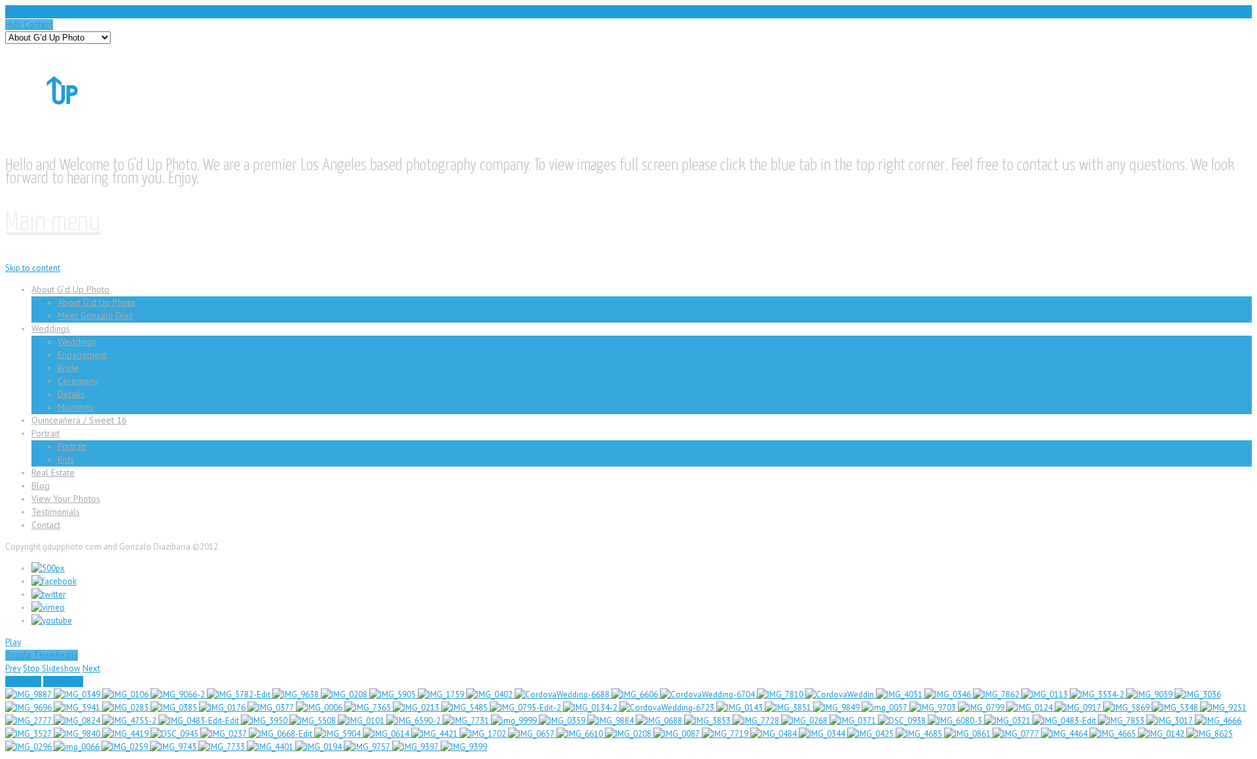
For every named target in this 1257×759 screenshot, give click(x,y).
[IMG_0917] (1079, 707)
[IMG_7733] (222, 746)
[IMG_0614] (387, 733)
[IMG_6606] (635, 694)
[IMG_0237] (224, 733)
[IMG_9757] (368, 746)
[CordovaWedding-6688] (563, 694)
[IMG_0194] (319, 746)
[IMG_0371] (853, 720)
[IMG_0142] (1162, 733)
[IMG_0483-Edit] (1065, 720)
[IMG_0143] (740, 707)
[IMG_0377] (271, 707)
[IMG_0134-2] (591, 707)
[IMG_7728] (757, 720)
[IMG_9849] (837, 707)
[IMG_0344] (823, 733)
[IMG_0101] (362, 720)
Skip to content (32, 268)
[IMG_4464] (1065, 733)
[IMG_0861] (968, 733)
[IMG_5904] (338, 733)
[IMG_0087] (677, 733)
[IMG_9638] (296, 694)
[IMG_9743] (174, 746)
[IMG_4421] (435, 733)
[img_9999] (515, 720)
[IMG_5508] (313, 720)
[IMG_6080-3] (956, 720)
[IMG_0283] (126, 707)
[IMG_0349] (78, 694)
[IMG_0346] (948, 694)
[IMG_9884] (611, 720)
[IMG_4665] (1113, 733)
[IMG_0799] (982, 707)
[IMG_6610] (580, 733)
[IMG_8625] (1209, 733)
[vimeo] (48, 607)
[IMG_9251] (1223, 707)
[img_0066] (77, 746)
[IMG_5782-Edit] (239, 694)
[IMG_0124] (1030, 707)
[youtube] (51, 620)
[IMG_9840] (78, 733)
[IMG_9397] (416, 746)
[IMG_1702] (484, 733)
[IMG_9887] (29, 694)
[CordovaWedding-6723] (667, 707)
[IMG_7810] (781, 694)
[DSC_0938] (903, 720)
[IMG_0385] (175, 707)
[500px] (48, 568)
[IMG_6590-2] (414, 720)
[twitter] (48, 594)
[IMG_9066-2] (179, 694)
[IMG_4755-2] (130, 720)
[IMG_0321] (1008, 720)
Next (91, 668)
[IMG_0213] (417, 707)
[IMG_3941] (78, 707)
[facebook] (54, 581)
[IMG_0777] (1017, 733)
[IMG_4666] (1218, 720)
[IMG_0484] (774, 733)
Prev (13, 668)
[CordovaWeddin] (840, 694)
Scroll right (63, 681)
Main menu (53, 223)
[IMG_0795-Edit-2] (526, 707)
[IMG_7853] (1122, 720)
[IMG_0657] (532, 733)
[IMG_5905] (393, 694)
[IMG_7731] (467, 720)
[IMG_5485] (465, 707)
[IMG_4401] (271, 746)
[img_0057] (885, 707)
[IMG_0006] (320, 707)
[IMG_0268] (805, 720)
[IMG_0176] (223, 707)
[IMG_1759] (442, 694)
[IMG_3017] (1170, 720)
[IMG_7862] (997, 694)
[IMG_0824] (78, 720)
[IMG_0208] (345, 694)
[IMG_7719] (726, 733)
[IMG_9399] (464, 746)
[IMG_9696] (29, 707)
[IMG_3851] (789, 707)
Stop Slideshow (52, 668)
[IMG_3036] (1198, 694)
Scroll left (23, 681)
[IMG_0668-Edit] (281, 733)
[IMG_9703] (933, 707)
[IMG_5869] (1127, 707)
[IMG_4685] (920, 733)
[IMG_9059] (1150, 694)
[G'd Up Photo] (82, 120)
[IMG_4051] (900, 694)
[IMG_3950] (265, 720)
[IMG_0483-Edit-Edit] (199, 720)
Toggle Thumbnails (41, 655)
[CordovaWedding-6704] (708, 694)
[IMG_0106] (126, 694)
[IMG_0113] (1045, 694)
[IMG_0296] (29, 746)
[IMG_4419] (126, 733)
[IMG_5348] (1176, 707)
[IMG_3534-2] (1098, 694)
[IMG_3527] (29, 733)
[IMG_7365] (368, 707)
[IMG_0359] (563, 720)
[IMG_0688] (660, 720)
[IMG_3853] (708, 720)
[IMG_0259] (125, 746)
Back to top (26, 11)
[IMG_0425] (871, 733)
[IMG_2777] (29, 720)
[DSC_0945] (175, 733)
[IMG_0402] (490, 694)
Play (13, 642)
